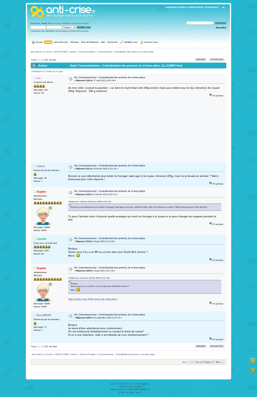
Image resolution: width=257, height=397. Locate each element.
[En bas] (253, 370)
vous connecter (63, 23)
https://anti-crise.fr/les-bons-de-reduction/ (92, 299)
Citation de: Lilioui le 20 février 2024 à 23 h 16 (90, 202)
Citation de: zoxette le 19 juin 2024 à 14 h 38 (89, 278)
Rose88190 (44, 315)
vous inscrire (83, 23)
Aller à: (185, 362)
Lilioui (41, 166)
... (41, 60)
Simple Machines (142, 384)
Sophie (41, 191)
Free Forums (135, 387)
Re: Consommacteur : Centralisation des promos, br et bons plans (109, 77)
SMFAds (122, 387)
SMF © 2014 (127, 384)
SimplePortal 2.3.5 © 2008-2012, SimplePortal (130, 389)
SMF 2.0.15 (116, 384)
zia (38, 78)
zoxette (41, 238)
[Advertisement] (128, 130)
